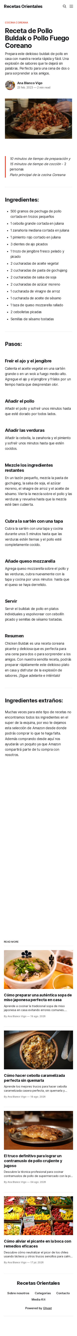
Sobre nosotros (18, 1293)
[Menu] (71, 6)
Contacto (63, 1293)
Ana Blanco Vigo (29, 83)
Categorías (43, 1293)
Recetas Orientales (23, 6)
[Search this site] (64, 6)
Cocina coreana (16, 22)
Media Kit (38, 1299)
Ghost (47, 1308)
